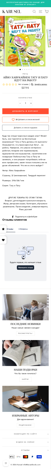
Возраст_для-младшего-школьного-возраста (25, 200)
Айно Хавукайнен (17, 170)
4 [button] (27, 69)
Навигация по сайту (25, 434)
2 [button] (22, 69)
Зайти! (25, 379)
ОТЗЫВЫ (25, 450)
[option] (25, 3)
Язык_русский (25, 209)
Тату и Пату (14, 185)
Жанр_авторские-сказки (14, 203)
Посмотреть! (25, 333)
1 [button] (20, 69)
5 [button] (29, 69)
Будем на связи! (25, 442)
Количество (25, 98)
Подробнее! (25, 425)
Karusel (11, 11)
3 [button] (25, 69)
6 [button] (31, 69)
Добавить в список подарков (25, 127)
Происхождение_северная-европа (31, 206)
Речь (25, 74)
